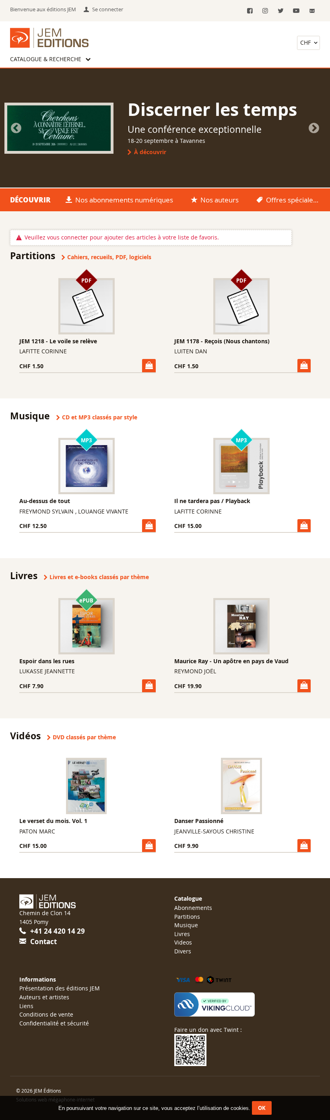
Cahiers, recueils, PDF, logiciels (109, 257)
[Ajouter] (148, 365)
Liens (26, 1006)
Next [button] (314, 128)
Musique (186, 925)
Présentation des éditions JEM (59, 988)
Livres (182, 934)
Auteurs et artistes (44, 997)
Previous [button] (16, 128)
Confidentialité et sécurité (54, 1023)
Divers (182, 951)
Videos (183, 942)
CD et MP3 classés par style (99, 417)
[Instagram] (265, 11)
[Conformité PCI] (242, 1004)
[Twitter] (281, 11)
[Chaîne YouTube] (296, 11)
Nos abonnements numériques (124, 199)
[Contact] (312, 11)
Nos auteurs (219, 199)
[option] (165, 128)
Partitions (187, 916)
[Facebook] (250, 11)
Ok (262, 1108)
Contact (43, 941)
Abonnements (193, 908)
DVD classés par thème (84, 737)
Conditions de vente (46, 1014)
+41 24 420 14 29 (57, 931)
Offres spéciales (291, 199)
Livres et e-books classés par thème (99, 577)
